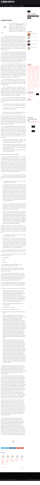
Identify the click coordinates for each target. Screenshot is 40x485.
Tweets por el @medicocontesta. (31, 96)
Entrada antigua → (23, 467)
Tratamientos (34, 71)
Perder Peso (37, 79)
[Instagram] (36, 16)
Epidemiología (37, 76)
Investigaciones (30, 66)
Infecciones (29, 71)
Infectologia (32, 74)
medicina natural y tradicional (36, 80)
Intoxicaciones (34, 75)
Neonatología (32, 76)
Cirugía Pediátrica (33, 77)
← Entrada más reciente (4, 467)
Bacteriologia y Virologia (35, 78)
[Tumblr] (38, 16)
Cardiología (37, 74)
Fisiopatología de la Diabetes (6, 20)
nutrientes (6, 36)
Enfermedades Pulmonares (35, 73)
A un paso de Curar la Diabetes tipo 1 (22, 459)
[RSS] (30, 18)
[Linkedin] (28, 18)
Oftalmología (29, 78)
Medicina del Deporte (34, 81)
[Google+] (32, 16)
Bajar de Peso (37, 75)
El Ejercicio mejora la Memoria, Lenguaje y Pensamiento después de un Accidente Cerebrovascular (3, 461)
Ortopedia (28, 76)
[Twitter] (28, 16)
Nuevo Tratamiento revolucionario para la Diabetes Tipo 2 (13, 460)
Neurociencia (37, 77)
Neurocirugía (29, 79)
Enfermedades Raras (29, 81)
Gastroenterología (29, 75)
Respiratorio (28, 89)
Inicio (14, 467)
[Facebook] (30, 16)
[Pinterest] (34, 16)
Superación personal (31, 89)
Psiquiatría (28, 73)
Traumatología (31, 80)
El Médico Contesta (7, 2)
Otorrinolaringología (33, 79)
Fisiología (28, 80)
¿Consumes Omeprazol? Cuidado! (35, 40)
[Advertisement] (30, 2)
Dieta (31, 73)
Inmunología (29, 77)
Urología (28, 74)
